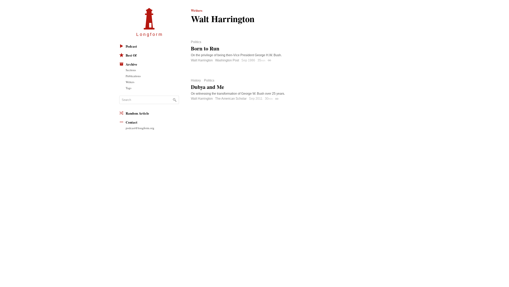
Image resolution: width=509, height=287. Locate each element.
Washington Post (227, 60)
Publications (133, 76)
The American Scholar (231, 98)
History (196, 80)
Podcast (131, 46)
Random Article (137, 113)
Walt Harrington (202, 60)
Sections (131, 70)
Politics (196, 42)
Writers (130, 82)
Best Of (131, 55)
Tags (128, 88)
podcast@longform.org (140, 128)
